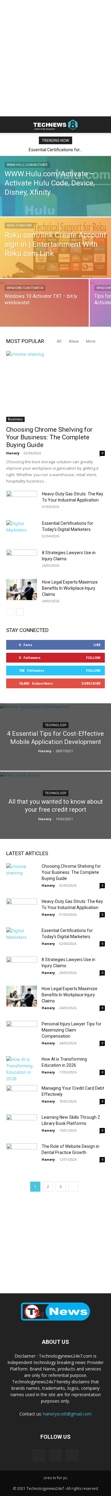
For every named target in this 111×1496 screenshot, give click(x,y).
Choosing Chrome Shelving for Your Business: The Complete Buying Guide (49, 437)
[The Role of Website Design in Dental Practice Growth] (21, 1153)
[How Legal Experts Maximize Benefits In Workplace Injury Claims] (21, 589)
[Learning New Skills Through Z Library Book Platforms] (21, 1124)
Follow (93, 657)
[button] (10, 124)
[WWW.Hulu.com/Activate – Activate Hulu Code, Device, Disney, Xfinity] (55, 212)
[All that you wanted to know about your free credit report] (55, 819)
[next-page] (20, 612)
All (59, 341)
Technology (55, 725)
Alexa (74, 341)
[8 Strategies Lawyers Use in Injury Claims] (21, 560)
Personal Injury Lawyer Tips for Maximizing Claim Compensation (71, 1030)
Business (15, 419)
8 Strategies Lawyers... (56, 149)
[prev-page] (10, 612)
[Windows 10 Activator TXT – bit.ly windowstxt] (44, 306)
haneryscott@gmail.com (67, 1414)
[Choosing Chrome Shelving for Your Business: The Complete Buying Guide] (55, 386)
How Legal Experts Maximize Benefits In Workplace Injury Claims (70, 588)
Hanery (12, 453)
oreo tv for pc (55, 1477)
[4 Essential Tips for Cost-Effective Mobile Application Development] (55, 745)
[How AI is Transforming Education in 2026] (21, 1069)
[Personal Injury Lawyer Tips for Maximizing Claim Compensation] (21, 1031)
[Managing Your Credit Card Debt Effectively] (21, 1095)
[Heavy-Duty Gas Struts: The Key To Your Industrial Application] (21, 501)
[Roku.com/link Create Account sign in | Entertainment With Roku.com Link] (55, 251)
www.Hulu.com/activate (27, 165)
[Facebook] (39, 1455)
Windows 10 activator (25, 288)
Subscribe (91, 683)
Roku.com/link (19, 225)
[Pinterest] (55, 1455)
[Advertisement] (55, 58)
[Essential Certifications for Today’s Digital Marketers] (21, 531)
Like (97, 644)
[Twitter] (72, 1455)
